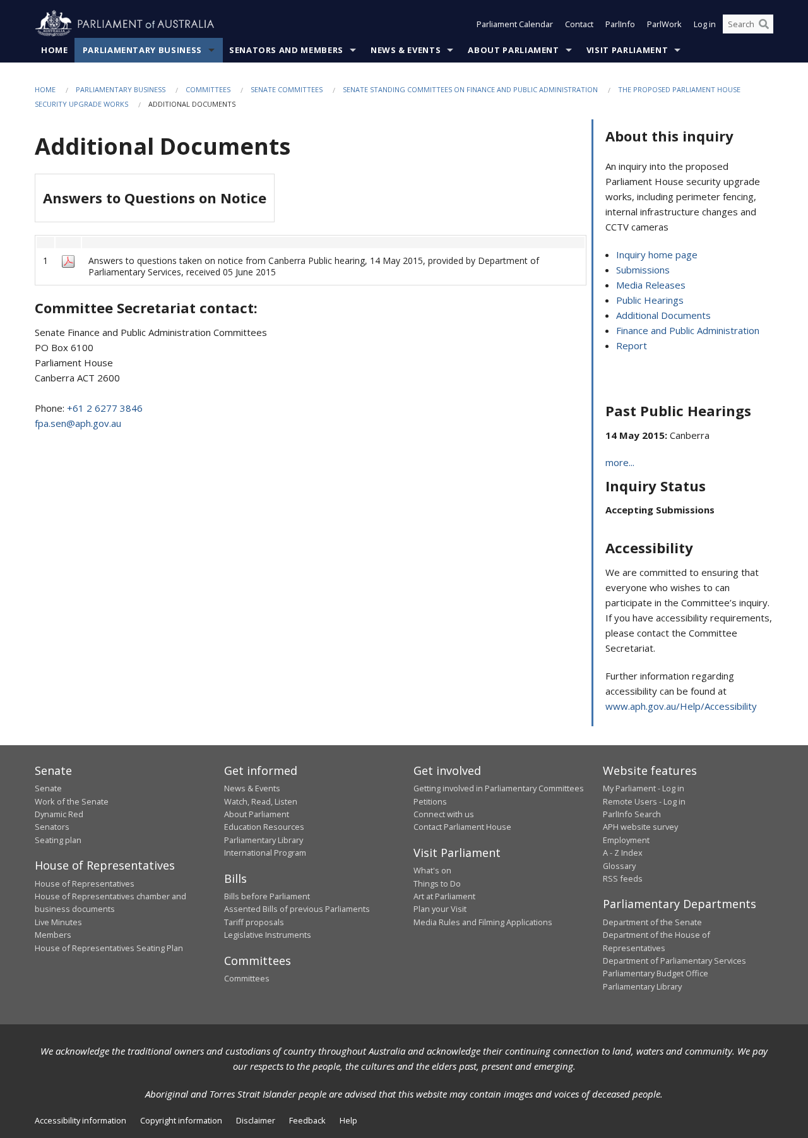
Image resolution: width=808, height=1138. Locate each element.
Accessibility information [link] (80, 1120)
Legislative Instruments (267, 934)
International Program (265, 852)
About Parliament (513, 50)
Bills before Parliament (267, 896)
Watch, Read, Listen (260, 801)
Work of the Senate (72, 801)
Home (54, 50)
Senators (52, 826)
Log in (705, 24)
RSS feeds (623, 878)
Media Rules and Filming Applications (482, 922)
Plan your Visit (439, 908)
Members (53, 934)
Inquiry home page (657, 254)
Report (631, 345)
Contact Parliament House (462, 826)
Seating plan (58, 840)
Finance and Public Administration (687, 330)
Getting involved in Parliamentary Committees (498, 788)
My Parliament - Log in (643, 788)
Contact (579, 24)
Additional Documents (663, 315)
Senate (48, 788)
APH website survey (640, 826)
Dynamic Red (59, 814)
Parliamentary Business (142, 50)
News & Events (406, 50)
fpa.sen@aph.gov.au (78, 423)
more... (619, 462)
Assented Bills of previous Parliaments (297, 908)
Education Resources (264, 826)
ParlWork (664, 24)
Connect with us (443, 814)
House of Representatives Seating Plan (109, 948)
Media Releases (651, 285)
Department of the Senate (652, 922)
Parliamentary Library (263, 840)
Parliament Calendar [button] (515, 24)
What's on (432, 870)
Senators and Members (286, 50)
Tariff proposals (254, 922)
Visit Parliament (627, 50)
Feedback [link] (307, 1120)
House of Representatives (84, 883)
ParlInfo (620, 24)
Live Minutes (58, 922)
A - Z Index (623, 852)
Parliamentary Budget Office (655, 973)
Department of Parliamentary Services (674, 960)
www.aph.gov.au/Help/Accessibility (681, 706)
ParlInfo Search (632, 814)
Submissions (643, 269)
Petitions (430, 801)
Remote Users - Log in (644, 801)
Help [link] (348, 1120)
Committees (208, 89)
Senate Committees (287, 89)
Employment (626, 840)
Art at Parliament (444, 896)
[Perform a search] (763, 24)
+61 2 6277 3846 (105, 408)
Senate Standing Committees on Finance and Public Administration (470, 89)
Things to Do (437, 883)
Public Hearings (650, 300)
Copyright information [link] (181, 1120)
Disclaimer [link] (255, 1120)
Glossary (619, 865)
